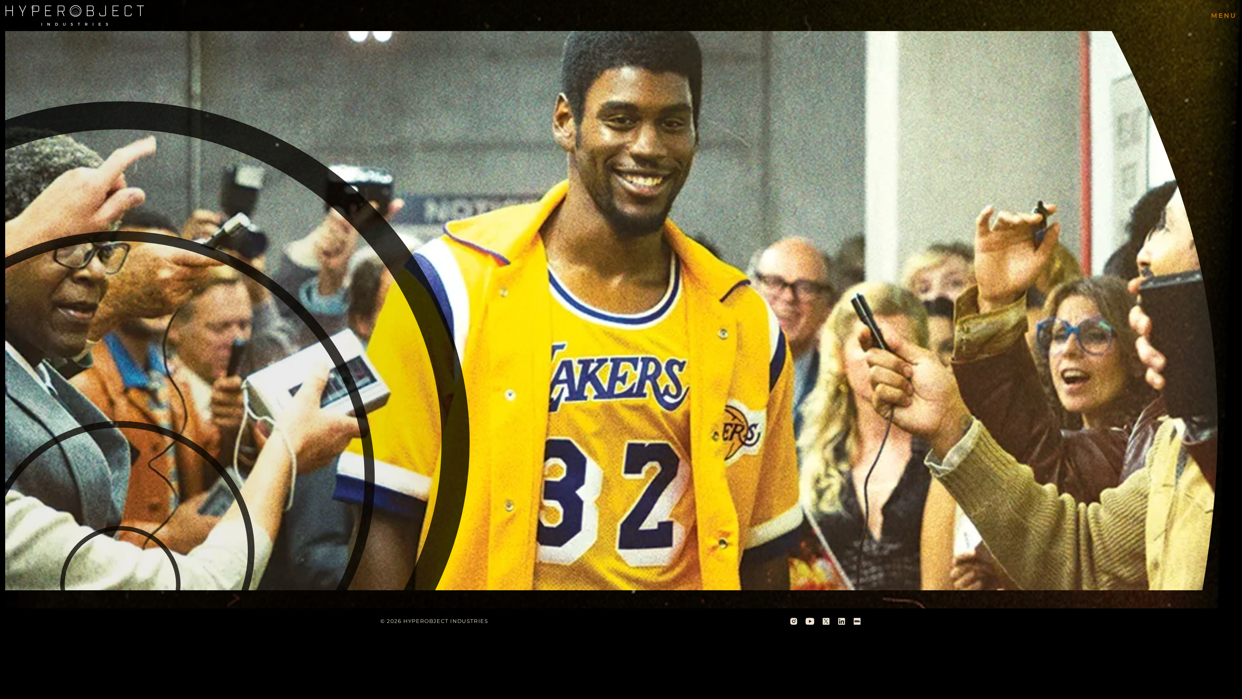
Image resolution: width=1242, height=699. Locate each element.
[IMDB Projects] (857, 621)
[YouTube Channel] (810, 621)
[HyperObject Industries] (74, 15)
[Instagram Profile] (793, 621)
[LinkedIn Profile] (841, 621)
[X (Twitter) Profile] (826, 621)
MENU (1224, 15)
